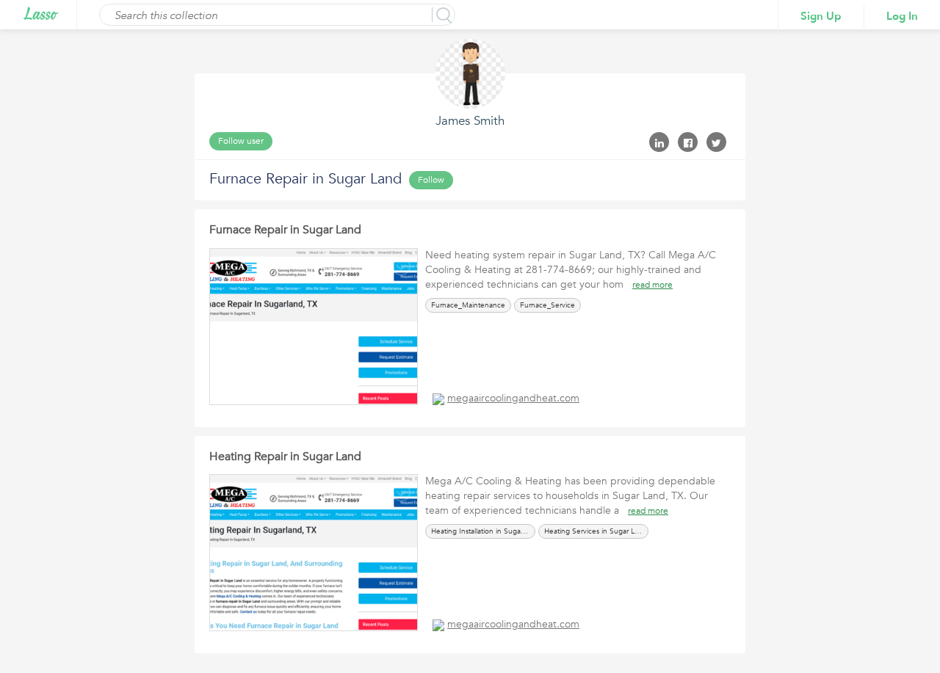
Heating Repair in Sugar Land (285, 456)
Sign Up (821, 16)
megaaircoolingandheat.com (513, 398)
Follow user (241, 141)
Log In (902, 16)
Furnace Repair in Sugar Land (285, 230)
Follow (431, 180)
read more (652, 285)
